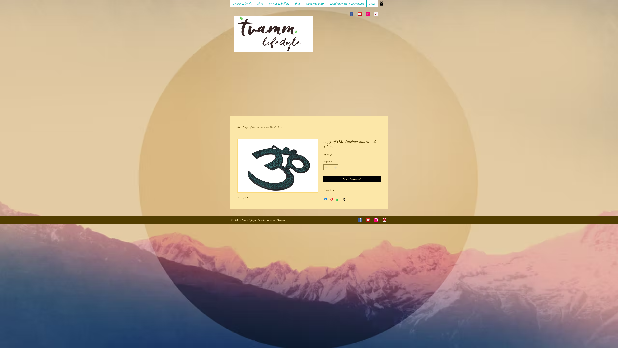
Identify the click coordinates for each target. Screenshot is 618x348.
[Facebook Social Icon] (351, 14)
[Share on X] (344, 199)
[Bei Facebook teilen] (326, 199)
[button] (260, 3)
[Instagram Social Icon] (368, 14)
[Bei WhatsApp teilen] (338, 199)
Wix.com (281, 220)
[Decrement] (326, 167)
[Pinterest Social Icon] (376, 14)
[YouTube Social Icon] (360, 14)
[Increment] (336, 167)
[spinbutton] (331, 167)
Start (239, 127)
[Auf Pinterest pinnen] (332, 199)
